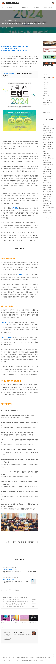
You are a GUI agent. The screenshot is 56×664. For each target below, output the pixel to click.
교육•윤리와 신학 (47, 88)
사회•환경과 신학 (47, 90)
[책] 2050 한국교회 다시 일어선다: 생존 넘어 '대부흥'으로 (14, 601)
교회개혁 (50, 203)
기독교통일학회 (46, 153)
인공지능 (50, 185)
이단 (51, 175)
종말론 (49, 142)
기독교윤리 (45, 144)
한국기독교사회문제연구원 (48, 137)
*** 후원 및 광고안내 (47, 102)
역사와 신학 (46, 84)
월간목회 (50, 189)
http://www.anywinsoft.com (9, 577)
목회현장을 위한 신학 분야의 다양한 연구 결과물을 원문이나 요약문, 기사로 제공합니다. (17, 634)
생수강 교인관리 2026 (8, 579)
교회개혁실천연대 (46, 157)
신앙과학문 (45, 167)
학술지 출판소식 (48, 7)
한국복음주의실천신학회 (47, 202)
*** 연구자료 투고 (47, 100)
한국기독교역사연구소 (47, 171)
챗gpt (49, 167)
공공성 (44, 126)
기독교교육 (52, 128)
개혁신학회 (45, 193)
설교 (52, 193)
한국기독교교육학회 (47, 187)
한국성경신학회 (49, 176)
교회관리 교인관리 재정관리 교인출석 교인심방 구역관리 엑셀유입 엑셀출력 (15, 582)
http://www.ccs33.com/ (8, 567)
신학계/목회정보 (36, 7)
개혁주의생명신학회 (47, 169)
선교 (50, 139)
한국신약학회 (49, 132)
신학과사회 (45, 159)
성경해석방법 (49, 210)
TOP (53, 655)
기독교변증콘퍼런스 (47, 130)
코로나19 (45, 180)
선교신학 (49, 178)
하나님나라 (45, 142)
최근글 (44, 112)
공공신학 (45, 141)
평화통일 (50, 212)
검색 (50, 3)
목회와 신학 (46, 82)
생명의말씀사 (45, 151)
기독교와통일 (45, 203)
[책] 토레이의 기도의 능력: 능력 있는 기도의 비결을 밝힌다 (14, 605)
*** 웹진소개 (46, 105)
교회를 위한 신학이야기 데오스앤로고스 (14, 632)
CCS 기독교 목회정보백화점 (10, 569)
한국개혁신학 (45, 160)
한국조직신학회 (46, 184)
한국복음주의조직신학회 (47, 162)
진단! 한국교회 (25, 7)
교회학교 (45, 178)
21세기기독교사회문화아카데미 (48, 208)
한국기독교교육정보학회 (47, 191)
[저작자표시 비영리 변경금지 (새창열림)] (17, 590)
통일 (52, 142)
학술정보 (45, 93)
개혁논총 (45, 133)
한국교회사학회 (46, 164)
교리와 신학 (46, 81)
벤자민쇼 (51, 164)
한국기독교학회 (46, 128)
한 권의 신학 (16, 597)
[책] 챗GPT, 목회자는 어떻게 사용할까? (11, 599)
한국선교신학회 (51, 159)
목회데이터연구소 (46, 166)
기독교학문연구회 (46, 198)
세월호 (48, 126)
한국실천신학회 (46, 205)
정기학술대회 (45, 185)
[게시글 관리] (8, 590)
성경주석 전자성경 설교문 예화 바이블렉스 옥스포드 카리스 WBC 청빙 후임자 (19, 572)
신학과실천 (49, 141)
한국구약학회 (45, 212)
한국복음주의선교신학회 (47, 148)
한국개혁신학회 (46, 139)
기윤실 (50, 196)
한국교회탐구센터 (46, 155)
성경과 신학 (46, 79)
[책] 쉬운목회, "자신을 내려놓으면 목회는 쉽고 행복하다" (14, 606)
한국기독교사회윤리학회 (47, 146)
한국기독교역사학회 (47, 173)
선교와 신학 (46, 86)
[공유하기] (6, 590)
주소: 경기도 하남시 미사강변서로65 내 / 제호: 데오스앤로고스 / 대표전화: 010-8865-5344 (19, 655)
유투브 (51, 217)
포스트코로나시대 (46, 175)
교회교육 (45, 132)
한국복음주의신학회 (47, 135)
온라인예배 (45, 200)
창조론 (49, 193)
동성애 (44, 176)
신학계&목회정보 (46, 98)
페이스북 (44, 217)
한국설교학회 (45, 189)
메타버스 (49, 144)
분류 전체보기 (46, 75)
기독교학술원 (45, 196)
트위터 (47, 217)
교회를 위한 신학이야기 (12, 7)
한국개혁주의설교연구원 (47, 194)
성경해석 (45, 210)
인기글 (48, 112)
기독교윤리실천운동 (47, 150)
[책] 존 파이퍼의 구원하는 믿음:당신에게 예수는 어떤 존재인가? (15, 603)
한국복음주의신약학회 (47, 182)
